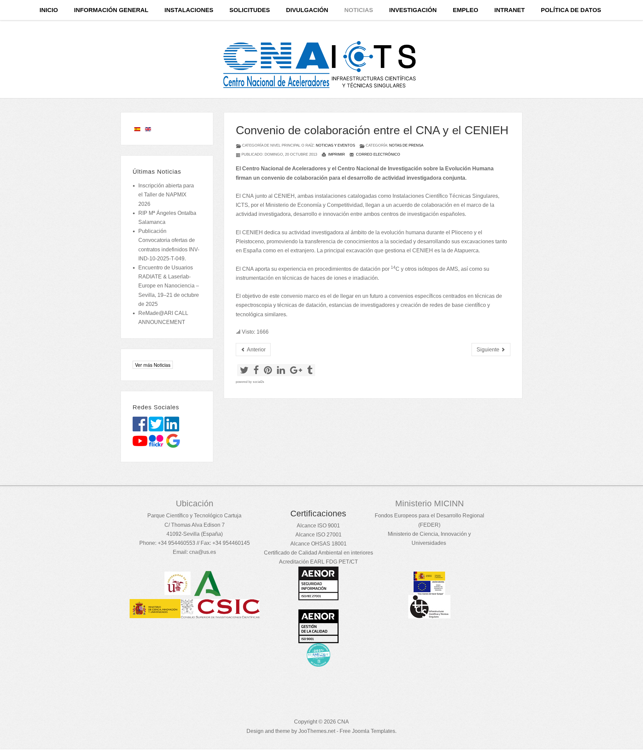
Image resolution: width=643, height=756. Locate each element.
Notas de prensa (406, 145)
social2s (258, 382)
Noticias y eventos (335, 145)
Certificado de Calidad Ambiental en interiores (318, 553)
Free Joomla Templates (367, 731)
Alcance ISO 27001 (318, 534)
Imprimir (336, 154)
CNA (248, 196)
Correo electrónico (377, 154)
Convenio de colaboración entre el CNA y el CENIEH (372, 130)
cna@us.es (202, 552)
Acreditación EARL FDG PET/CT (318, 562)
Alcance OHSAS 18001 (318, 544)
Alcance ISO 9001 (318, 525)
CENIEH (284, 196)
